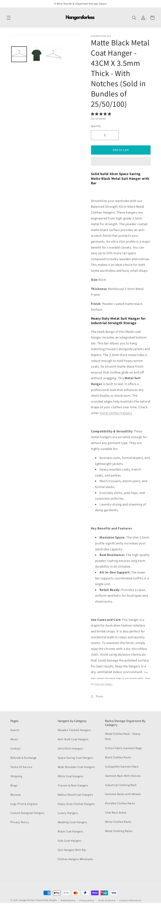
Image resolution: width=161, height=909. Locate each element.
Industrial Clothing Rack (121, 785)
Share (99, 696)
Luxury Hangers (68, 813)
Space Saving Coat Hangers (75, 757)
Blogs (14, 785)
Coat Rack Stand (115, 812)
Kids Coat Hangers (69, 840)
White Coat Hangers (70, 776)
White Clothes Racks (118, 822)
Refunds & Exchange (23, 757)
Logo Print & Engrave (24, 804)
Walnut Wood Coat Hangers (75, 794)
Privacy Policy (19, 822)
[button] (101, 114)
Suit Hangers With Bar (72, 850)
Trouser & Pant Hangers (73, 785)
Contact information (130, 900)
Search (14, 730)
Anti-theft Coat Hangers (73, 739)
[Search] (134, 17)
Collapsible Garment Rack (122, 766)
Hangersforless (27, 900)
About (14, 739)
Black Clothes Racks (118, 757)
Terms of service (106, 900)
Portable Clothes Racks (120, 803)
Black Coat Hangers (70, 831)
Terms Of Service (21, 767)
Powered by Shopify (46, 900)
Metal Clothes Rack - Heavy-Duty (123, 736)
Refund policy (68, 900)
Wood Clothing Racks (119, 831)
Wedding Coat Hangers (72, 822)
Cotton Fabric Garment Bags (123, 748)
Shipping (16, 776)
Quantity (96, 126)
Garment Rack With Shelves (123, 776)
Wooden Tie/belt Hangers (74, 730)
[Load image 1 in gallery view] (19, 54)
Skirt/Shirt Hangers (70, 748)
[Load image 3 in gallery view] (53, 54)
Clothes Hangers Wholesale (75, 859)
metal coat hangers (103, 684)
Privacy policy (86, 900)
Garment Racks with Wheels (123, 794)
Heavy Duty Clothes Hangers (76, 804)
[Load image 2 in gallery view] (36, 54)
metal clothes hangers (116, 413)
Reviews (15, 794)
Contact (15, 748)
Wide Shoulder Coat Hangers (76, 767)
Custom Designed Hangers (27, 813)
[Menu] (8, 17)
